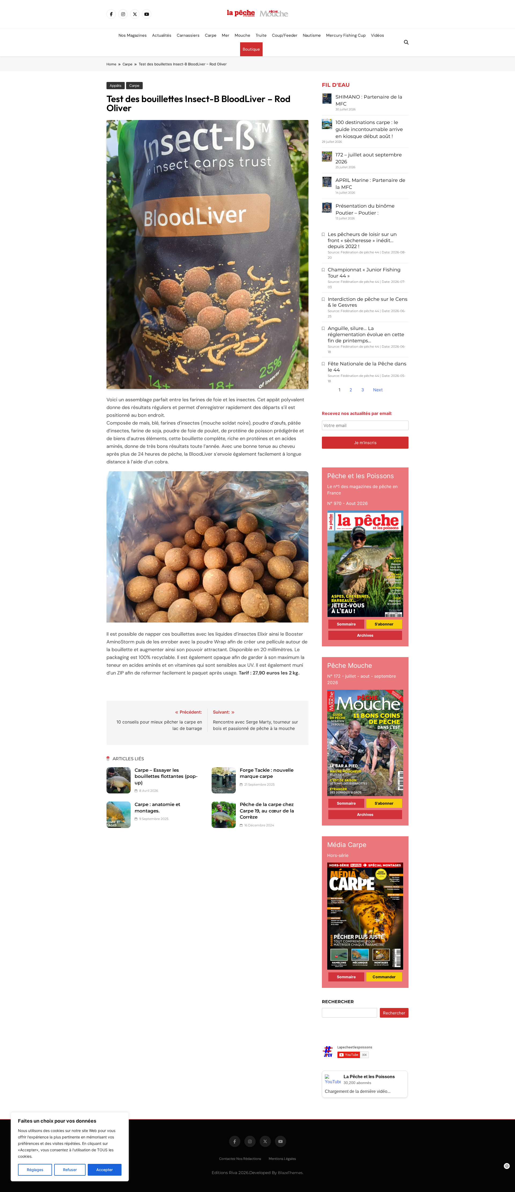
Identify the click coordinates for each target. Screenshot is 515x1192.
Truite (261, 35)
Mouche (242, 35)
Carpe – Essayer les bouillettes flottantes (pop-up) (166, 776)
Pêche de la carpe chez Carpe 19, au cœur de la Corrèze (267, 811)
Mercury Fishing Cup (346, 35)
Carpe (210, 35)
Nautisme (312, 35)
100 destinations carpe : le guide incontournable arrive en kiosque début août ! (369, 129)
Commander (384, 976)
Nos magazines (133, 35)
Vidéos (377, 35)
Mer (225, 35)
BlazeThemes (290, 1172)
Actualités (161, 35)
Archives (365, 635)
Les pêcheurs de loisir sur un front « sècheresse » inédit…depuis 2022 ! (362, 240)
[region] (70, 1146)
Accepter (104, 1169)
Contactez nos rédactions (240, 1158)
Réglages (35, 1169)
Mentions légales (282, 1158)
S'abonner (384, 624)
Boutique (251, 49)
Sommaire (346, 624)
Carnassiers (188, 35)
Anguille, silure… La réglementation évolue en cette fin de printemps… (366, 334)
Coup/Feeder (284, 35)
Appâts (116, 85)
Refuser (70, 1169)
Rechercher (338, 1001)
